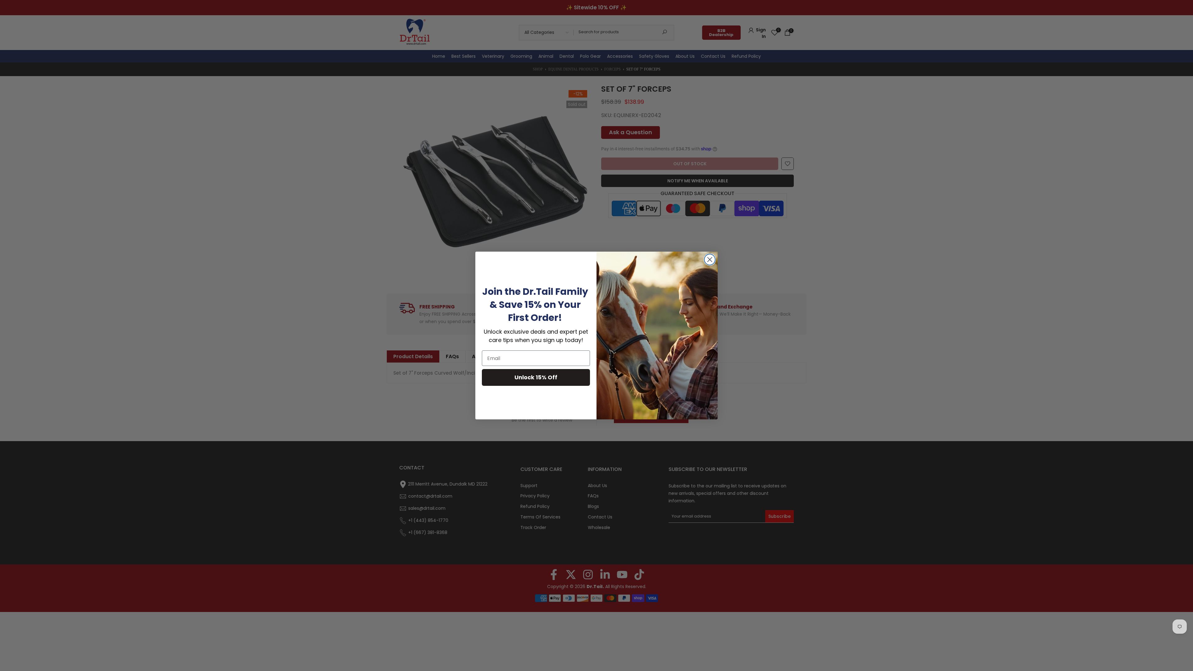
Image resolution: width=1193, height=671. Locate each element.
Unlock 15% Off (535, 377)
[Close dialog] (709, 259)
